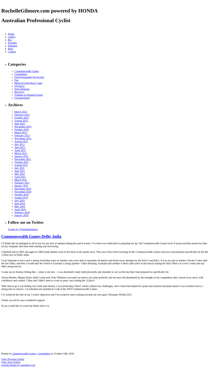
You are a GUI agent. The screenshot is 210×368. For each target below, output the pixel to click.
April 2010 (20, 209)
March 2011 (20, 179)
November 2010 (22, 191)
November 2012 (22, 138)
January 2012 (21, 156)
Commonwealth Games (26, 71)
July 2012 (19, 144)
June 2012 (19, 147)
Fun (16, 80)
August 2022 (21, 120)
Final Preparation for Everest (29, 77)
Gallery (12, 37)
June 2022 (19, 123)
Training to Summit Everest (28, 95)
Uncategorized (22, 97)
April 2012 (20, 150)
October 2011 (21, 162)
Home (11, 34)
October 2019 (21, 129)
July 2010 (19, 200)
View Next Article (10, 362)
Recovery (19, 92)
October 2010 (21, 194)
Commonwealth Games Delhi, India (31, 236)
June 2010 (19, 203)
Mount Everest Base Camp (28, 83)
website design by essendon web (18, 365)
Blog (10, 48)
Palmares (12, 45)
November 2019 (22, 126)
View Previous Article (12, 359)
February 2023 (22, 114)
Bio (10, 39)
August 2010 (21, 197)
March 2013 (20, 132)
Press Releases (22, 89)
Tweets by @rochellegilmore (23, 229)
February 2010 (22, 212)
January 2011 (21, 185)
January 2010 (21, 215)
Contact (12, 51)
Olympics (19, 86)
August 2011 (21, 165)
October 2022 (21, 117)
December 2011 (22, 159)
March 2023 (20, 111)
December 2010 (22, 188)
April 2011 (20, 177)
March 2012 (20, 153)
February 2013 (22, 135)
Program (12, 42)
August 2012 (21, 141)
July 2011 (19, 168)
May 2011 (19, 174)
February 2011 (22, 182)
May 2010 (19, 206)
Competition (20, 74)
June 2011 (19, 171)
